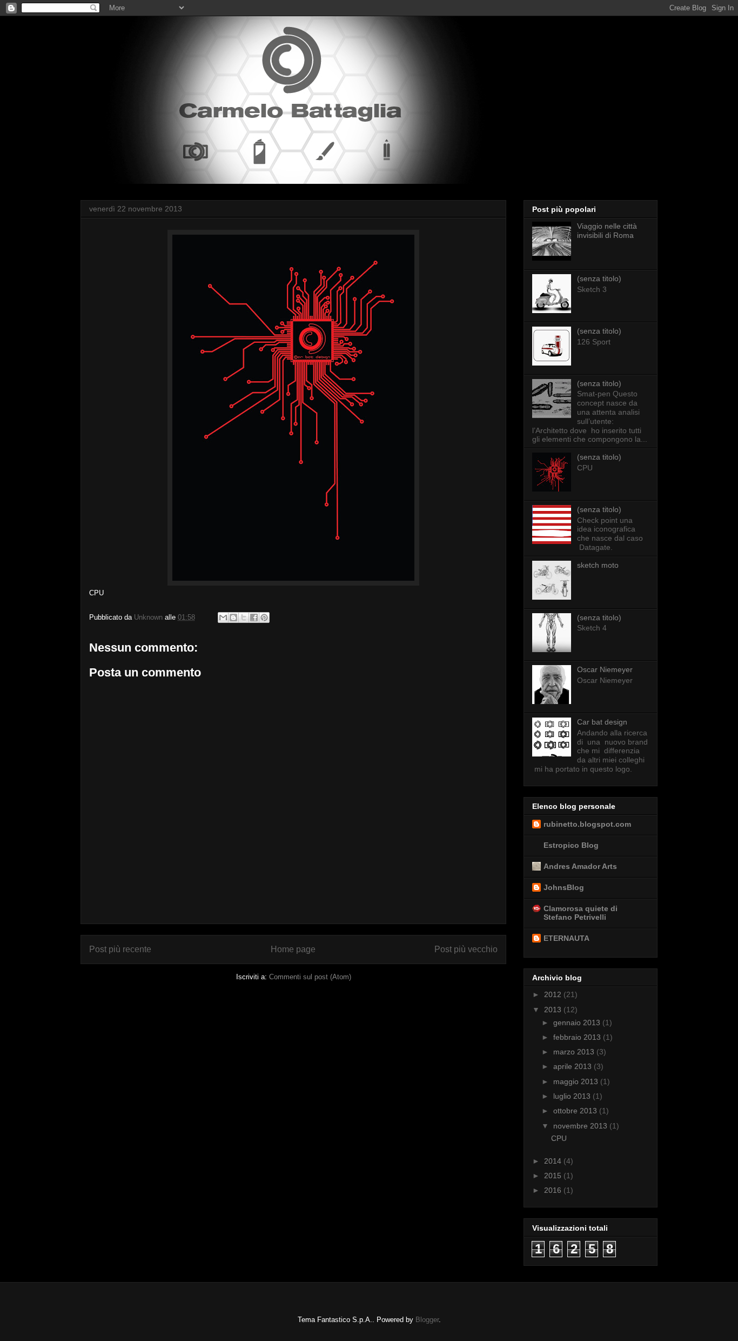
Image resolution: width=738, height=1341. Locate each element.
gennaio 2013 (577, 1022)
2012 (553, 994)
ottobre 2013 (576, 1110)
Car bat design (602, 722)
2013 (553, 1009)
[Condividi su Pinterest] (264, 617)
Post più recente (120, 949)
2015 (553, 1175)
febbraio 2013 (578, 1037)
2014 (553, 1161)
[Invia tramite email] (223, 617)
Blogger (427, 1320)
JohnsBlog (564, 887)
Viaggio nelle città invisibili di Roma (607, 231)
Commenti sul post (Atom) (310, 977)
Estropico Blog (571, 845)
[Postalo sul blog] (233, 617)
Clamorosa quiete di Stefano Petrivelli (581, 912)
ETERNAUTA (566, 938)
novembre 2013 (581, 1125)
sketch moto (598, 565)
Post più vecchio (466, 949)
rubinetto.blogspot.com (587, 824)
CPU (559, 1138)
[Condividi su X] (243, 617)
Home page (293, 949)
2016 (553, 1190)
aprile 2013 (573, 1066)
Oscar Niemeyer (605, 669)
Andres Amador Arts (580, 866)
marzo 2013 (574, 1051)
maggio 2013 (576, 1081)
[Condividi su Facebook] (254, 617)
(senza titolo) (599, 278)
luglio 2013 (573, 1096)
